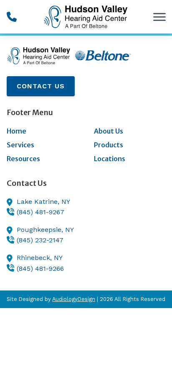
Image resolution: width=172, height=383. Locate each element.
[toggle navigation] (159, 16)
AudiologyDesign (73, 299)
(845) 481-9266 (40, 268)
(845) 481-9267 (40, 212)
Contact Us (41, 86)
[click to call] (12, 17)
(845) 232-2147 (40, 240)
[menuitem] (42, 131)
